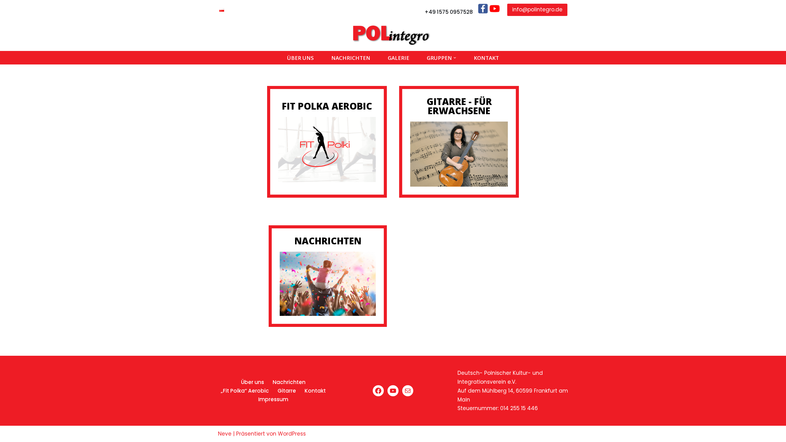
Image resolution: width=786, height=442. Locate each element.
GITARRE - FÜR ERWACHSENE (459, 106)
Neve (225, 433)
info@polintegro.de (537, 9)
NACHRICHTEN (327, 241)
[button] (454, 57)
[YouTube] (393, 390)
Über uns (300, 57)
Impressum (273, 399)
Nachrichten (350, 57)
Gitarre (287, 390)
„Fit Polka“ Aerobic (245, 390)
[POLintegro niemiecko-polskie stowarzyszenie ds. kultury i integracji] (393, 35)
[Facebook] (378, 390)
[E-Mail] (407, 390)
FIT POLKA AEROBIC (327, 106)
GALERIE (398, 57)
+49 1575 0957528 (449, 12)
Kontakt (486, 57)
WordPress (292, 433)
